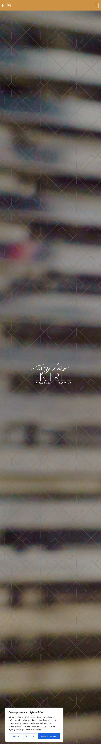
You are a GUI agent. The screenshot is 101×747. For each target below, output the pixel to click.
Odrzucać (30, 736)
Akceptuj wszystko (49, 736)
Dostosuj (15, 736)
